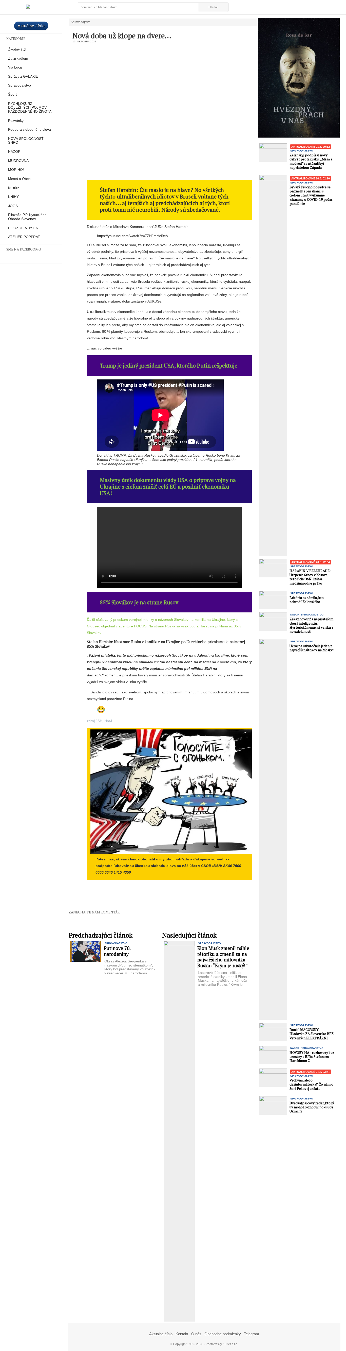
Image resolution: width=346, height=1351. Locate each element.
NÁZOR (14, 152)
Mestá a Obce (19, 179)
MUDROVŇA (18, 161)
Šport (12, 94)
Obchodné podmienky (222, 1334)
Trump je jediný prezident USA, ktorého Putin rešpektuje (168, 365)
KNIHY (13, 197)
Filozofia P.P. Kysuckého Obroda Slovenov (27, 217)
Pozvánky (16, 121)
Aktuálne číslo (31, 26)
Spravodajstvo (19, 85)
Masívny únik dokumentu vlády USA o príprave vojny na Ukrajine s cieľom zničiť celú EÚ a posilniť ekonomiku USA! (168, 486)
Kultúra (14, 188)
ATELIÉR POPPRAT (24, 237)
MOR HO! (16, 170)
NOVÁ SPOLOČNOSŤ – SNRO (27, 141)
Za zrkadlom (18, 58)
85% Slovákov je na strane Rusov (139, 602)
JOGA (13, 206)
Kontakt (182, 1334)
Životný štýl (17, 49)
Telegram (251, 1334)
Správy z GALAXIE (23, 76)
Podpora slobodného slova (29, 129)
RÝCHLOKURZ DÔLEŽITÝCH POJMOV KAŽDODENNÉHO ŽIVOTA (29, 107)
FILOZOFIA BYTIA (23, 228)
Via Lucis (15, 67)
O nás (196, 1334)
